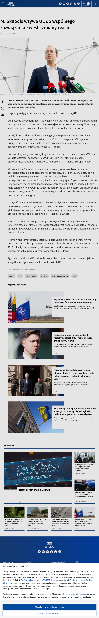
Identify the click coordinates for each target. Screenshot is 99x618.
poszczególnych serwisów (76, 594)
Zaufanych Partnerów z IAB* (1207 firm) (38, 580)
